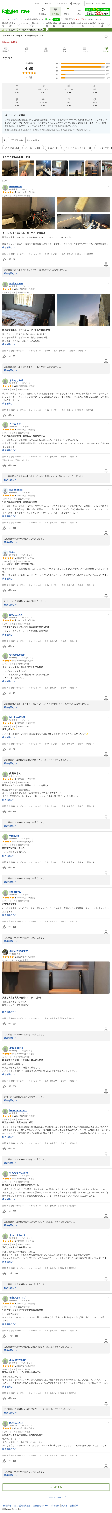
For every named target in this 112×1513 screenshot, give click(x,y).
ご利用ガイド (48, 3)
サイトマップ (62, 3)
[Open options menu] (108, 186)
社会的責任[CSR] (40, 1505)
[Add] (106, 37)
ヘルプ (37, 3)
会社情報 (7, 1505)
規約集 (64, 1505)
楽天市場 (89, 3)
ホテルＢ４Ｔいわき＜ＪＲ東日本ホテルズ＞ (22, 35)
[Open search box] (5, 140)
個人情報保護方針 (22, 1505)
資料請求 (74, 1505)
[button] (10, 168)
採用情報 (55, 1505)
